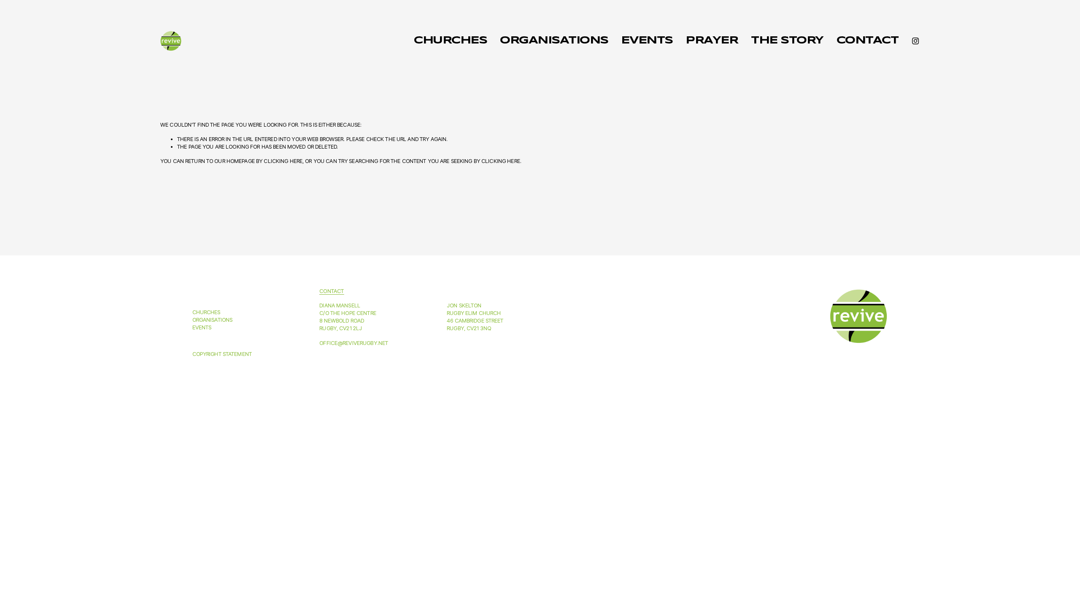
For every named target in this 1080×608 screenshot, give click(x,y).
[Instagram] (915, 41)
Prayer (712, 40)
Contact (868, 40)
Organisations (554, 40)
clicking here (283, 160)
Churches (450, 40)
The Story (787, 40)
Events (646, 40)
